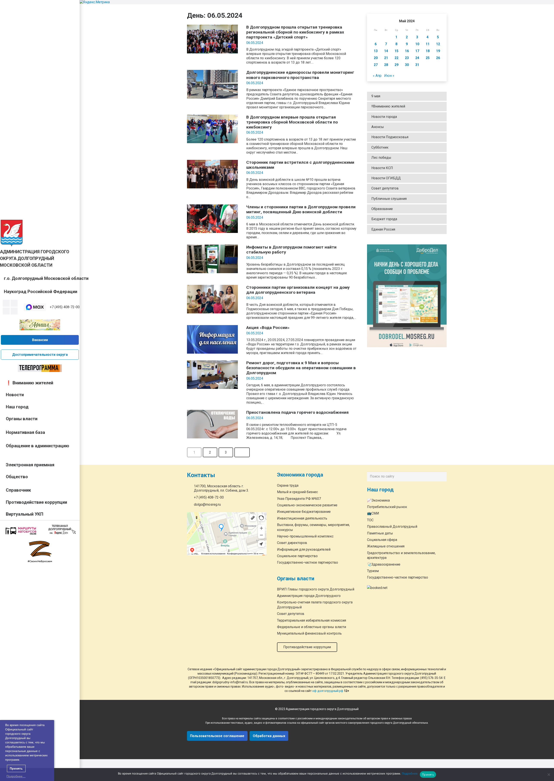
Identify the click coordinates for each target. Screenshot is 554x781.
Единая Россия (383, 229)
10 (417, 44)
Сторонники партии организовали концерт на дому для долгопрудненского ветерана (298, 290)
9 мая (375, 96)
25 (428, 58)
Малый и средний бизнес (297, 492)
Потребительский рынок (387, 507)
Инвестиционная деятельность (302, 518)
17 (417, 51)
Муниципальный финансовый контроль (309, 634)
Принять (428, 774)
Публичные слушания (389, 199)
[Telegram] (6, 311)
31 (417, 65)
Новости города (384, 117)
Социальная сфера (382, 540)
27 (376, 65)
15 (396, 51)
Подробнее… (16, 776)
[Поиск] (442, 477)
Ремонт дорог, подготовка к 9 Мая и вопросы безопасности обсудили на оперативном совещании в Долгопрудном (301, 367)
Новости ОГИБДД (386, 178)
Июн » (389, 76)
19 (438, 51)
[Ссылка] (11, 233)
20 (376, 58)
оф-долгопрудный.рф (327, 691)
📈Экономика (378, 500)
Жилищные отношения (385, 546)
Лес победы (381, 158)
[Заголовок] (14, 311)
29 (396, 65)
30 (407, 65)
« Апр (377, 76)
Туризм (373, 571)
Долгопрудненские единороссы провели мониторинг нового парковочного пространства (300, 75)
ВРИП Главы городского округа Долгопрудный (315, 589)
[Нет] (548, 774)
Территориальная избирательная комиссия (311, 620)
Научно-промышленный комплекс (305, 536)
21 (386, 58)
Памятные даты (380, 533)
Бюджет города (384, 219)
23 (407, 58)
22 (396, 58)
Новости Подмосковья (389, 137)
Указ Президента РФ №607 (299, 499)
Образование (382, 209)
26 (438, 58)
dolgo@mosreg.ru (207, 505)
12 (438, 44)
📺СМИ (373, 514)
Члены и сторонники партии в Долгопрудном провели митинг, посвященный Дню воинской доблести (301, 209)
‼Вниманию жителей (388, 106)
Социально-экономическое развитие (307, 505)
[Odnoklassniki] (14, 303)
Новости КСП (382, 168)
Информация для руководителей (303, 549)
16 (407, 51)
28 (386, 65)
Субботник (379, 147)
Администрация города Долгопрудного (309, 596)
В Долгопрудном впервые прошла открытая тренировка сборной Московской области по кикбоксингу (292, 122)
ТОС (370, 520)
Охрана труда (287, 485)
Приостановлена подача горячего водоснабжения (297, 412)
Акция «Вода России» (268, 327)
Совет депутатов (385, 188)
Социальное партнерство (297, 556)
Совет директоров (292, 543)
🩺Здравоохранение (383, 564)
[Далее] (242, 452)
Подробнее (410, 773)
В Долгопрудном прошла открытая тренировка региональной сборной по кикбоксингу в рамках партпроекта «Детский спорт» (295, 32)
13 (376, 51)
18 (428, 51)
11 (428, 44)
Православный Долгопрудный (392, 527)
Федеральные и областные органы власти (311, 627)
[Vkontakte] (6, 303)
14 (386, 51)
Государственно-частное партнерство (307, 563)
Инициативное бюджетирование (304, 512)
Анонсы (377, 127)
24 (417, 58)
